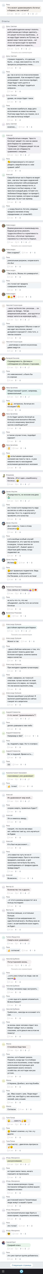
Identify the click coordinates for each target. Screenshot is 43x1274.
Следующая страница (21, 1265)
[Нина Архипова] (4, 388)
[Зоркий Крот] (4, 1243)
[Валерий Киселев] (4, 359)
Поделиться (36, 14)
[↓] (33, 14)
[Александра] (4, 225)
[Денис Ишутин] (4, 492)
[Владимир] (4, 475)
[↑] (29, 14)
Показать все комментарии (21, 52)
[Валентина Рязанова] (4, 587)
